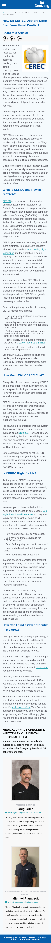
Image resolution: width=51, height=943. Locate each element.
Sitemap (8, 938)
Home (5, 13)
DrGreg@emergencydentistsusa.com (24, 812)
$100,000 (23, 433)
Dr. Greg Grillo (11, 817)
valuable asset (30, 833)
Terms (32, 938)
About (14, 940)
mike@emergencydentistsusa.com (23, 902)
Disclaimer (20, 938)
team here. (17, 752)
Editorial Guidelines (30, 940)
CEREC (7, 201)
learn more (42, 667)
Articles (11, 13)
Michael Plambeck (12, 907)
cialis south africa (21, 707)
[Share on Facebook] (5, 39)
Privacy (42, 938)
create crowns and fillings (30, 342)
